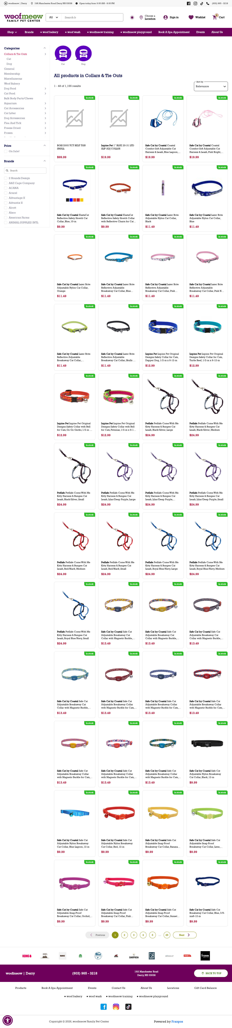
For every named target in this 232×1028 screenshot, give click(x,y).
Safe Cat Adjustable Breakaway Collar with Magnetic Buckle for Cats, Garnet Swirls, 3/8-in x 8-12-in (117, 704)
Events (200, 32)
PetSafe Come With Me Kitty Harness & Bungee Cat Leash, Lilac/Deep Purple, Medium (162, 496)
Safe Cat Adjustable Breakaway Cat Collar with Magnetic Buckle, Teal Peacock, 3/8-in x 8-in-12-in (74, 704)
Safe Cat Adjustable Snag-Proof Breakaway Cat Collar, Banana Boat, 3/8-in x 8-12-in (161, 843)
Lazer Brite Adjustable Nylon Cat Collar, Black (162, 218)
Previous (100, 934)
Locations (173, 988)
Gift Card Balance (205, 988)
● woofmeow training (100, 32)
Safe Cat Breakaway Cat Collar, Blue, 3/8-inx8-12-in (207, 912)
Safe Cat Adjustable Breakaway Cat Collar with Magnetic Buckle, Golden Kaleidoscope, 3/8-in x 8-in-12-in (162, 635)
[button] (7, 1020)
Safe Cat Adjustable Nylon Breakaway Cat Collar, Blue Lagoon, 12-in (73, 843)
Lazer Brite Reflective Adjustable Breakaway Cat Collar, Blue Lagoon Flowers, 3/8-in (118, 287)
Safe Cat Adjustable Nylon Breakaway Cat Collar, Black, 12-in (205, 774)
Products (20, 988)
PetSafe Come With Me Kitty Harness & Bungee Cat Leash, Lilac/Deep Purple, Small (206, 496)
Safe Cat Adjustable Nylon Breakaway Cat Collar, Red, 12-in (117, 843)
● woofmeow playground (136, 32)
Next (181, 934)
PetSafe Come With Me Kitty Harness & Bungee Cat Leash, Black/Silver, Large (162, 426)
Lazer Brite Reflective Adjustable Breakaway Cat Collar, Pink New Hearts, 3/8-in (207, 287)
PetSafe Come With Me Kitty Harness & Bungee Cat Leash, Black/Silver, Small (73, 496)
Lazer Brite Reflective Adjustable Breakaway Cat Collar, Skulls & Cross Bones (118, 357)
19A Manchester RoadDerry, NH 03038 (146, 973)
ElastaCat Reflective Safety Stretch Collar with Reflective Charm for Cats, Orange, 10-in (118, 218)
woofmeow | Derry (17, 3)
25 (167, 934)
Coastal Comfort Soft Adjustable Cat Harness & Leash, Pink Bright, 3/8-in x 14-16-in (205, 149)
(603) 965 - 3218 (220, 3)
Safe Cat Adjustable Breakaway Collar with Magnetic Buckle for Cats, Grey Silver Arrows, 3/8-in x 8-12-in (162, 704)
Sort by (200, 82)
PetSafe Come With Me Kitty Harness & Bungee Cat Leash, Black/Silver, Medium (206, 426)
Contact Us (118, 988)
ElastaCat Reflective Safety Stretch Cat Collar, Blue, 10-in (73, 218)
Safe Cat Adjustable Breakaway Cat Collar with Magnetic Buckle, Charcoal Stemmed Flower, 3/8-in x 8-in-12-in (118, 635)
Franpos (177, 1021)
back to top (213, 973)
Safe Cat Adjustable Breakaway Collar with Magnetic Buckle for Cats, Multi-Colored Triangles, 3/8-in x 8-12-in (118, 774)
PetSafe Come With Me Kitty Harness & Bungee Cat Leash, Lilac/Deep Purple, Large (118, 496)
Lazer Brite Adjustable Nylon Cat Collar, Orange (73, 287)
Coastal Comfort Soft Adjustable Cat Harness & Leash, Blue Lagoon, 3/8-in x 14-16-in (161, 149)
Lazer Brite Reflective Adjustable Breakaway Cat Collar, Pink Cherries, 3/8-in (162, 287)
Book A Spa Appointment (174, 32)
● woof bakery (49, 32)
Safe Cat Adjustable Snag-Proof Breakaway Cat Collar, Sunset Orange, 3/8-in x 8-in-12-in (161, 913)
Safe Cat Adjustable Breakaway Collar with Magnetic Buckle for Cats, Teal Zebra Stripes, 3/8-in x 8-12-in (161, 774)
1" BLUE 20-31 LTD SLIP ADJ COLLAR (117, 147)
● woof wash (72, 32)
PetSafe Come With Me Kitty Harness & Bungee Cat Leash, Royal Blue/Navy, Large (162, 565)
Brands (29, 32)
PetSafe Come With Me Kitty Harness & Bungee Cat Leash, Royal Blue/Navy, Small (73, 634)
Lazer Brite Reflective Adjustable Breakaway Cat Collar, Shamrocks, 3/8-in (73, 357)
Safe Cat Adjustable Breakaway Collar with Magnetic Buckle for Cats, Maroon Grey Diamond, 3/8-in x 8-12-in (207, 704)
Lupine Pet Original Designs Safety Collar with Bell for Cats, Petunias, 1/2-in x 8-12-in (118, 427)
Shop (10, 32)
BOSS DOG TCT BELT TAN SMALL (71, 147)
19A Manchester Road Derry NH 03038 (53, 3)
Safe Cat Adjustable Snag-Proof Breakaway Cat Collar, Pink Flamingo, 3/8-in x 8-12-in (116, 913)
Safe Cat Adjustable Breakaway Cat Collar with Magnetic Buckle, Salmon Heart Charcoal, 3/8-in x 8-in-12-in (207, 635)
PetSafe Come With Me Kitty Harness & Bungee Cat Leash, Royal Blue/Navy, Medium (207, 565)
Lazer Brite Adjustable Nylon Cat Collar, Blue (206, 218)
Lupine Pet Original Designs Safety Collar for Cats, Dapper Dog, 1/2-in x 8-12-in (162, 357)
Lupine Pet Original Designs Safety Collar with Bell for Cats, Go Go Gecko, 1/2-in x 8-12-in (74, 427)
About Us (217, 32)
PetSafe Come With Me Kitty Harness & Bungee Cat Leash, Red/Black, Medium (73, 565)
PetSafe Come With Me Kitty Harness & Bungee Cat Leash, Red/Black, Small (117, 565)
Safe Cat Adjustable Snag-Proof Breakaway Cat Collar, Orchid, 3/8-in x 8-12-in (73, 913)
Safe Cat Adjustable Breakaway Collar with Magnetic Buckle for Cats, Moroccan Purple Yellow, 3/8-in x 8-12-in (74, 774)
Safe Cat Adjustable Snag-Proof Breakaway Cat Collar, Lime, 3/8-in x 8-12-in (205, 843)
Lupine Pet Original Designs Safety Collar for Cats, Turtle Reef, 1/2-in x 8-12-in (206, 357)
